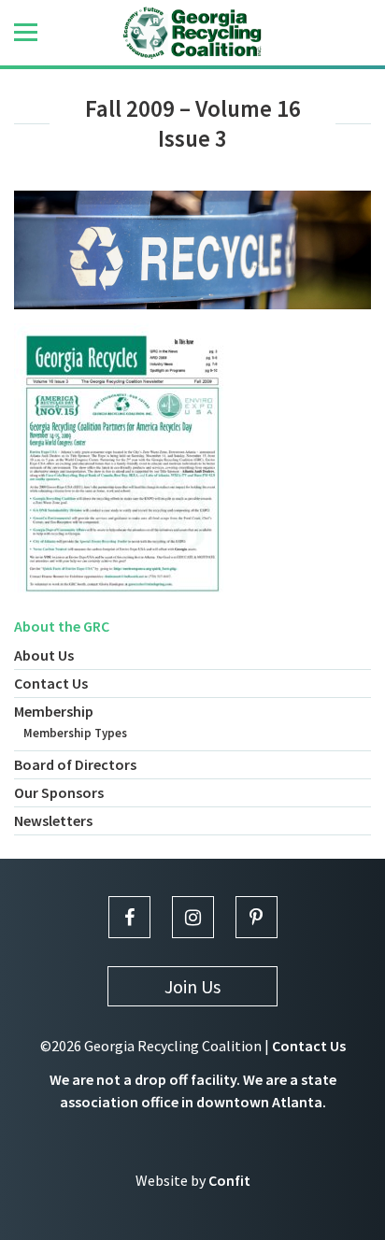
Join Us (192, 986)
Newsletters (53, 820)
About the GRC (61, 626)
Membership (53, 711)
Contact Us (51, 683)
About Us (44, 655)
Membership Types (75, 733)
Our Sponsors (59, 792)
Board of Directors (75, 764)
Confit (229, 1180)
